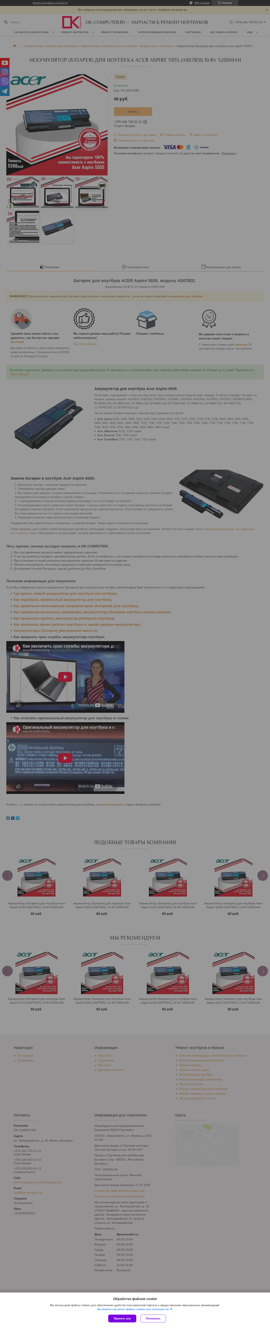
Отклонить (153, 1318)
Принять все (122, 1318)
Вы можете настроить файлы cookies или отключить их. (133, 1309)
